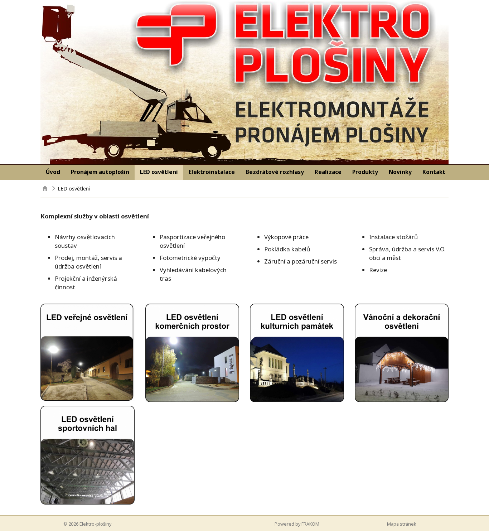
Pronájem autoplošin (100, 172)
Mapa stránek (401, 524)
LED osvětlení (159, 172)
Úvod (53, 172)
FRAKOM (310, 524)
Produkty (365, 172)
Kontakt (433, 172)
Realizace (328, 172)
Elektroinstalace (212, 172)
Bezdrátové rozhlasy (275, 172)
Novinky (400, 172)
